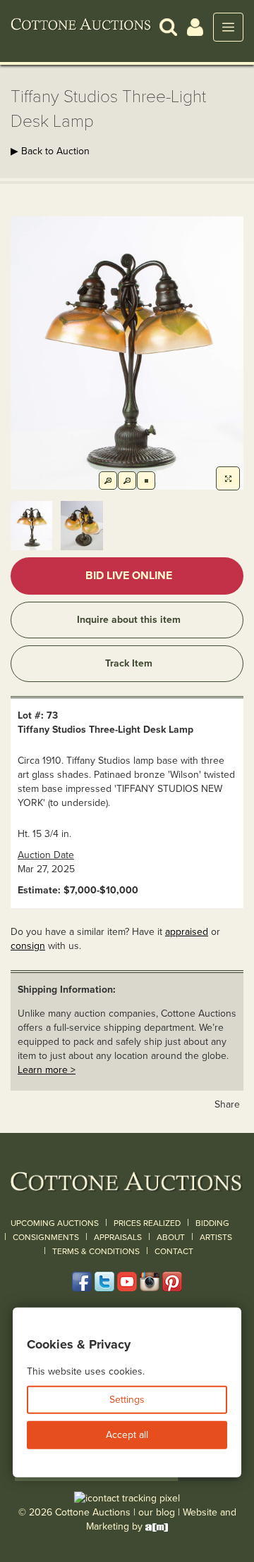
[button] (168, 26)
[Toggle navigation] (228, 27)
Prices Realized (147, 1223)
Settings (127, 1400)
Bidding (212, 1223)
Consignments (46, 1237)
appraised (186, 932)
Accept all (127, 1435)
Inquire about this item (129, 620)
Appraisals (118, 1237)
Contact (174, 1251)
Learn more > (46, 1070)
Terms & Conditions (96, 1251)
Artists (216, 1237)
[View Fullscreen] (228, 478)
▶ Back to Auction (50, 151)
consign (28, 946)
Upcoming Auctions (55, 1223)
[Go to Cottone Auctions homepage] (81, 27)
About (171, 1237)
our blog (156, 1512)
